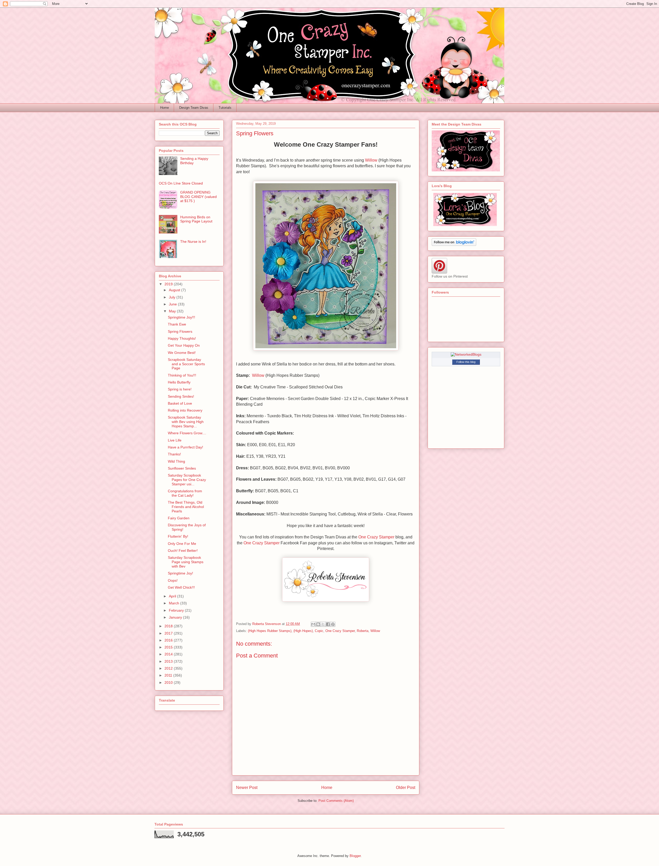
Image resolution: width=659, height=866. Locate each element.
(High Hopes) (303, 631)
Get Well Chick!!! (181, 587)
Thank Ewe (177, 324)
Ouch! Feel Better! (183, 550)
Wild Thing (176, 461)
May (173, 311)
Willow (371, 160)
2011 (168, 675)
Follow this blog (465, 361)
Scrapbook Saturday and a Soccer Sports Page (186, 363)
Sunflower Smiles (182, 468)
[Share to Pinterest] (332, 624)
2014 (169, 654)
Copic (319, 631)
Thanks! (174, 454)
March (174, 603)
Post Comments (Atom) (336, 801)
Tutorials (225, 108)
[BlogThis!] (318, 624)
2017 (169, 633)
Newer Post (246, 787)
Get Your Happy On (184, 345)
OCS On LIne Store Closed (181, 183)
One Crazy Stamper (376, 537)
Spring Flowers (180, 331)
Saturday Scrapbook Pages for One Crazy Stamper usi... (187, 479)
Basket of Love (180, 403)
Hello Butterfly (179, 382)
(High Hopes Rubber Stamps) (269, 631)
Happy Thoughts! (182, 338)
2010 (169, 682)
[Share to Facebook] (328, 624)
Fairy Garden (178, 518)
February (177, 610)
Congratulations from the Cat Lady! (185, 493)
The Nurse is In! (193, 241)
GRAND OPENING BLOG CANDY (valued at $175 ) (198, 196)
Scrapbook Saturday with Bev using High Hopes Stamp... (186, 421)
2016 (169, 640)
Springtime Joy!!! (181, 317)
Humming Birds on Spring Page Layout (196, 219)
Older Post (405, 787)
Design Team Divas (193, 108)
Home (164, 108)
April (173, 596)
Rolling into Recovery (185, 410)
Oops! (173, 580)
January (176, 617)
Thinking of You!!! (182, 375)
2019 (169, 284)
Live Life (174, 440)
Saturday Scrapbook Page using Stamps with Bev (185, 561)
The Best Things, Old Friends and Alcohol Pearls (186, 506)
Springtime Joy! (180, 573)
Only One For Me (182, 544)
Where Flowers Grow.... (187, 433)
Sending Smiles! (181, 396)
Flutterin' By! (178, 536)
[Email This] (313, 624)
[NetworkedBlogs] (466, 354)
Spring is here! (180, 389)
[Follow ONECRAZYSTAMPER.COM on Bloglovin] (454, 245)
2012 (169, 668)
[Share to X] (323, 624)
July (172, 297)
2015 (169, 647)
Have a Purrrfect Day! (185, 447)
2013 (169, 661)
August (175, 290)
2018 (169, 626)
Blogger (355, 856)
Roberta (362, 631)
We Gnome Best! (182, 353)
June (173, 304)
